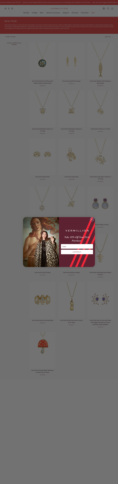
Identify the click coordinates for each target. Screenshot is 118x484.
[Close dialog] (91, 219)
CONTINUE (77, 252)
